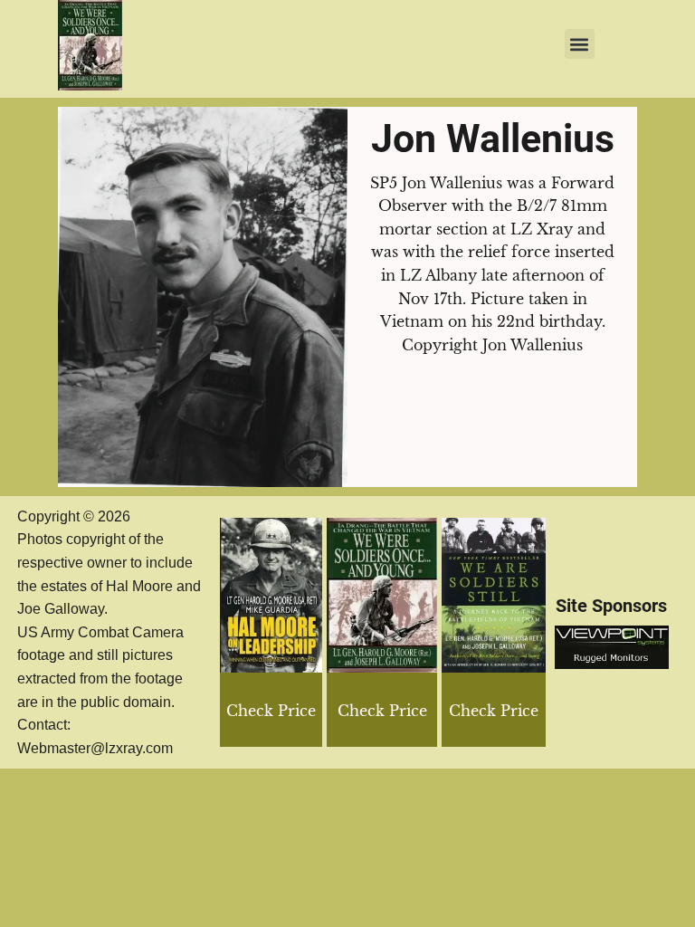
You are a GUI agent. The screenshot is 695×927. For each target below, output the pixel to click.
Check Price (493, 711)
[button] (580, 44)
